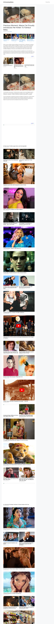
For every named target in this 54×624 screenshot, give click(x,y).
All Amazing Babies (8, 2)
